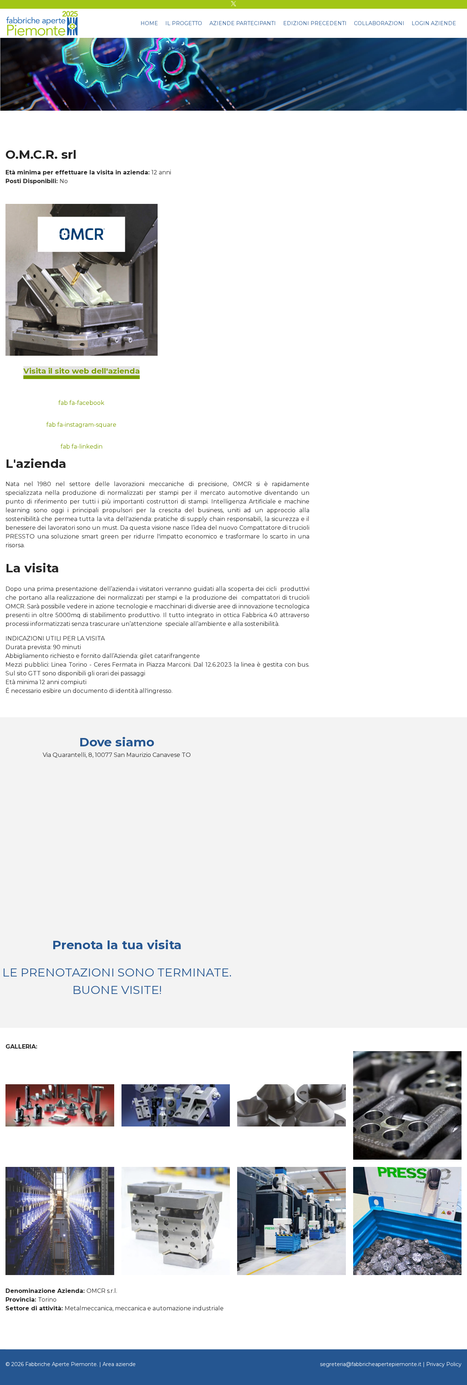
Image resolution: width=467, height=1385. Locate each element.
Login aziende (434, 23)
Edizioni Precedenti (315, 23)
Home (149, 23)
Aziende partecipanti (242, 23)
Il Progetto (183, 23)
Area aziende (119, 1364)
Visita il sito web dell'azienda (81, 370)
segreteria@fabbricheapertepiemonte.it (370, 1364)
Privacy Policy (444, 1364)
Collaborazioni (379, 23)
